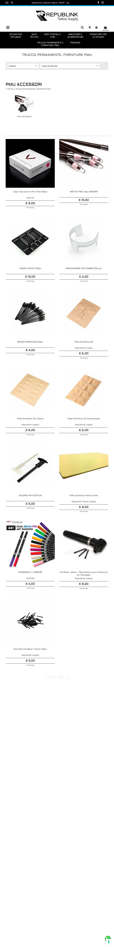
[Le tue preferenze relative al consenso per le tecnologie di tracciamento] (109, 942)
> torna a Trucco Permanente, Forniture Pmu (28, 89)
